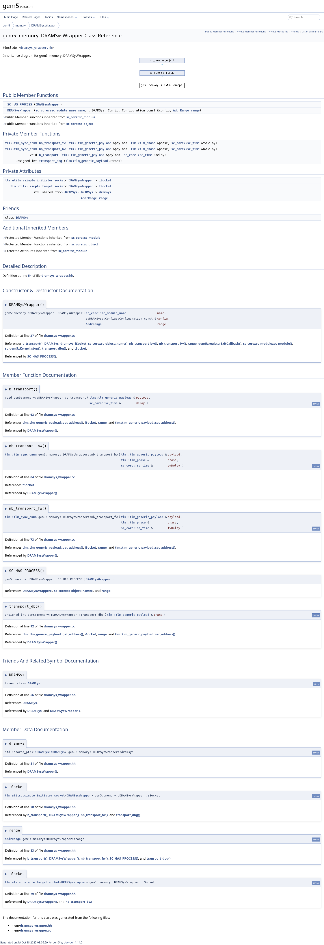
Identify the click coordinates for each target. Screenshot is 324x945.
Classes (87, 17)
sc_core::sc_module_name (55, 110)
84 (32, 477)
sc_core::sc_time (185, 143)
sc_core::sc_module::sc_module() (267, 343)
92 (32, 626)
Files (103, 17)
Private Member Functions (251, 31)
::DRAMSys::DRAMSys (77, 192)
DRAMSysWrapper (43, 25)
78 (32, 807)
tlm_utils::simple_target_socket (37, 186)
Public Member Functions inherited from (50, 117)
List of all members (312, 31)
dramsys (105, 192)
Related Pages (31, 17)
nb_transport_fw (52, 143)
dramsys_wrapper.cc (59, 335)
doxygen (69, 942)
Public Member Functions (219, 31)
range (195, 110)
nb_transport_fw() (172, 343)
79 (32, 894)
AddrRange (181, 110)
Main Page (11, 17)
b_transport (48, 155)
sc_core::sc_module (80, 117)
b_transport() (32, 343)
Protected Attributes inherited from (46, 251)
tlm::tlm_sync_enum (21, 143)
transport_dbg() (54, 348)
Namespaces (65, 17)
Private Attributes (278, 31)
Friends (294, 31)
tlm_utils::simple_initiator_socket (35, 180)
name (81, 110)
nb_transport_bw (52, 149)
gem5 (6, 25)
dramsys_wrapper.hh (36, 47)
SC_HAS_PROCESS (19, 104)
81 (32, 763)
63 (32, 414)
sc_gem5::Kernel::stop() (22, 348)
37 (32, 335)
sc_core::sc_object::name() (107, 343)
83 (32, 850)
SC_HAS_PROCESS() (41, 356)
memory (20, 25)
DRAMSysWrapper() (42, 430)
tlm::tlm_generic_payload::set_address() (145, 422)
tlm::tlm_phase (143, 143)
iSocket (105, 180)
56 (32, 695)
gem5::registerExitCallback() (219, 343)
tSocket (105, 186)
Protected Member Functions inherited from (52, 237)
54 (30, 275)
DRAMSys (22, 217)
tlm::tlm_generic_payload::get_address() (52, 422)
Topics (49, 17)
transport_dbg (50, 161)
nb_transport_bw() (143, 343)
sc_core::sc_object (79, 124)
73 (32, 539)
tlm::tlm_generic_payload (90, 143)
